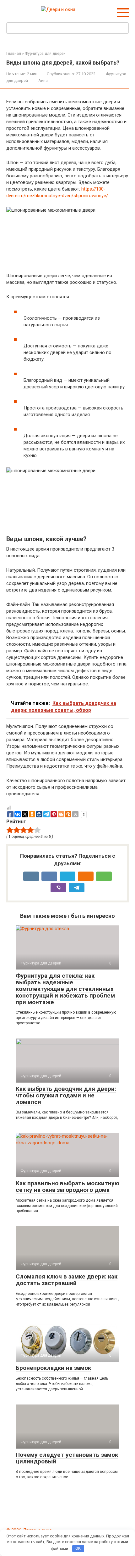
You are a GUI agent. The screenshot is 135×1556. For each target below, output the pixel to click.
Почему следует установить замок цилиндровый (67, 1458)
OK (78, 1548)
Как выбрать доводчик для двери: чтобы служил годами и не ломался (66, 1095)
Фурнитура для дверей (45, 53)
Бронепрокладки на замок (53, 1367)
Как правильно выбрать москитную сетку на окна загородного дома (67, 1186)
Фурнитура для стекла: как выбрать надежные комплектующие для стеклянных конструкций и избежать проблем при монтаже (65, 989)
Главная (13, 53)
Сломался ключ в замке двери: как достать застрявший (66, 1280)
